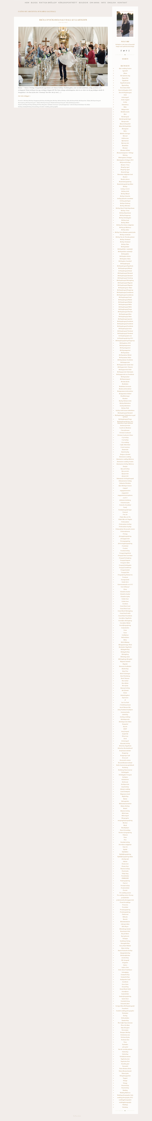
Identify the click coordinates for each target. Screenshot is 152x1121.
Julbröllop (125, 714)
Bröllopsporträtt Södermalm (125, 372)
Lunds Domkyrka (125, 791)
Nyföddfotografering (125, 854)
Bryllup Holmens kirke (125, 401)
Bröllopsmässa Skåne (125, 357)
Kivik (125, 738)
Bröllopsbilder (74, 100)
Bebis (125, 131)
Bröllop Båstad (125, 193)
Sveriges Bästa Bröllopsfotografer (125, 1006)
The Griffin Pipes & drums (125, 1023)
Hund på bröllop (125, 688)
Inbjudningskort (125, 695)
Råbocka (125, 917)
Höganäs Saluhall (47, 104)
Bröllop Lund (125, 220)
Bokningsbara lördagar (125, 157)
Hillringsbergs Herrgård (125, 659)
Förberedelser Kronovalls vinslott (125, 529)
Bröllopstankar (125, 377)
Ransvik (83, 104)
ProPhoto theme (77, 1116)
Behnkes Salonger (125, 133)
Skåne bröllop (125, 948)
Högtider (125, 664)
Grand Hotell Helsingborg (125, 611)
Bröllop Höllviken (125, 205)
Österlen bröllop (125, 868)
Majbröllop (125, 796)
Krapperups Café (67, 104)
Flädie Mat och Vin (125, 517)
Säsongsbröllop (125, 943)
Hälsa (125, 640)
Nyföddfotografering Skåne (125, 856)
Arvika (125, 102)
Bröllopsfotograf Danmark (125, 273)
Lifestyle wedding (125, 789)
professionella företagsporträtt (125, 900)
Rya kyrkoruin (125, 936)
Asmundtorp (125, 104)
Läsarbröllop (125, 787)
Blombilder (125, 145)
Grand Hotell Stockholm (125, 616)
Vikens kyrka (125, 1073)
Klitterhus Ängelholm (125, 746)
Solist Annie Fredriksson (125, 970)
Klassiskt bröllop (125, 743)
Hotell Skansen (125, 678)
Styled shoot (125, 998)
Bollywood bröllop (125, 162)
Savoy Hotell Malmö (125, 945)
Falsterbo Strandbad (125, 505)
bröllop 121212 (125, 189)
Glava (125, 589)
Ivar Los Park (125, 702)
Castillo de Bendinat (125, 428)
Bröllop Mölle (57, 100)
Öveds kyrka (125, 871)
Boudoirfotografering (125, 181)
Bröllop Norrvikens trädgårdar (125, 225)
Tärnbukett (125, 1013)
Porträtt (125, 890)
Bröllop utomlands (125, 234)
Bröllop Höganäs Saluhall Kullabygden (63, 20)
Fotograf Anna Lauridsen (125, 555)
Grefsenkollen (125, 628)
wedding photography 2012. (125, 1097)
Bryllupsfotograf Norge (125, 419)
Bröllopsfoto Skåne (84, 100)
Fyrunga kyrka (125, 579)
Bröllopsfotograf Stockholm (125, 321)
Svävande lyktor (125, 1003)
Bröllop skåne (66, 100)
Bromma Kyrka (125, 381)
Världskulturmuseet (125, 1056)
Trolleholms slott (125, 1035)
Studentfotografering (125, 996)
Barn (125, 114)
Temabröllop (125, 1020)
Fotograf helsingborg (125, 558)
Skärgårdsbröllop (125, 953)
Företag (125, 534)
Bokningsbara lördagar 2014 (125, 160)
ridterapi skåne (125, 924)
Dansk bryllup (125, 452)
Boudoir (83, 2)
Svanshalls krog (125, 1001)
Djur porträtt (125, 471)
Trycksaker (125, 1044)
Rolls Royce (125, 926)
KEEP (125, 729)
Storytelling (35, 106)
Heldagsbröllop (27, 104)
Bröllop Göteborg (125, 203)
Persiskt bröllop (125, 885)
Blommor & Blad (125, 150)
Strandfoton (125, 991)
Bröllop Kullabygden (46, 100)
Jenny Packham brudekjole (125, 709)
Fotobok (125, 548)
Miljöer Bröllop (125, 806)
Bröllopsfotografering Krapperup (125, 340)
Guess (125, 632)
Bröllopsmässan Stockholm (125, 360)
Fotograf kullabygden (125, 565)
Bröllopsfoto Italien (125, 256)
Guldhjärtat (125, 635)
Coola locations (125, 447)
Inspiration (125, 697)
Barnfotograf (125, 116)
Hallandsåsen (125, 637)
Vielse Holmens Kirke (125, 1068)
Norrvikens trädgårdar (125, 844)
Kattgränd (125, 724)
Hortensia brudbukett (125, 666)
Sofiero (125, 965)
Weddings (125, 1104)
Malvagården (125, 801)
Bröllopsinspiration (125, 345)
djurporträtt (125, 476)
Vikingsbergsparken (125, 1076)
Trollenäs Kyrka (125, 1037)
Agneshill (125, 71)
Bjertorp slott (125, 143)
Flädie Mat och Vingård (125, 519)
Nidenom (125, 835)
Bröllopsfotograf (125, 263)
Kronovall (125, 758)
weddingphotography (125, 1102)
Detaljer (125, 466)
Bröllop (26, 100)
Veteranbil (125, 1066)
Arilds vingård (125, 100)
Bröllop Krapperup (34, 100)
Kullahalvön (125, 779)
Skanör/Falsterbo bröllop (125, 950)
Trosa (125, 1042)
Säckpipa (125, 938)
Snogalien (125, 962)
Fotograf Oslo (125, 572)
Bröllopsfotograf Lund (125, 297)
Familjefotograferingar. (125, 510)
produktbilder (125, 897)
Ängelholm (125, 80)
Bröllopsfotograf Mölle (125, 304)
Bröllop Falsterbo (125, 196)
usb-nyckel (125, 1047)
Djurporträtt (125, 473)
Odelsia (125, 861)
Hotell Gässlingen (125, 673)
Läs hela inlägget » (24, 96)
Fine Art (125, 514)
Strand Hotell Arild (125, 989)
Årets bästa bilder (125, 87)
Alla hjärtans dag (125, 75)
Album (125, 73)
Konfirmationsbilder (125, 750)
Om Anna (94, 2)
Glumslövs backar (125, 591)
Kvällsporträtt (77, 104)
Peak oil (125, 883)
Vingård (125, 1078)
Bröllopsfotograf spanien (125, 319)
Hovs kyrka (125, 685)
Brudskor (125, 398)
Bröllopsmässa (125, 352)
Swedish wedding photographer (48, 106)
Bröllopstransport (125, 379)
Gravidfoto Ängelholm (125, 618)
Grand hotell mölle (125, 613)
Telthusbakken (125, 1018)
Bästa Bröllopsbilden (125, 126)
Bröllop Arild (125, 191)
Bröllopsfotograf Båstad (125, 268)
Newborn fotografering (125, 832)
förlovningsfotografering (125, 543)
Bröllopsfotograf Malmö (48, 102)
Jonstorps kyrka (57, 104)
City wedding (125, 442)
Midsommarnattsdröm (125, 803)
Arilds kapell (125, 97)
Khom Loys (125, 736)
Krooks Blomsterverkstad (125, 762)
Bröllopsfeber (125, 254)
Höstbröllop (125, 668)
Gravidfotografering (125, 625)
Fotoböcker (125, 546)
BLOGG (34, 2)
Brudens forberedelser (125, 389)
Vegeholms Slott (125, 1061)
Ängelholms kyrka (125, 83)
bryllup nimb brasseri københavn (125, 410)
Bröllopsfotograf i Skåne (33, 102)
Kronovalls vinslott (125, 760)
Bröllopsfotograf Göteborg (125, 278)
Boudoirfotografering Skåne (125, 184)
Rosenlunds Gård (125, 931)
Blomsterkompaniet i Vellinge (125, 153)
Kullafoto (125, 777)
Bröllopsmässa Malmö (125, 355)
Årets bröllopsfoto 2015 (125, 90)
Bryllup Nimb (125, 408)
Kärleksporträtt (125, 719)
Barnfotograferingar (125, 119)
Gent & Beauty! (125, 587)
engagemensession (125, 490)
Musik (125, 825)
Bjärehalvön (125, 140)
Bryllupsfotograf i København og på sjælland (125, 415)
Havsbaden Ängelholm (125, 647)
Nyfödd (125, 849)
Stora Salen (125, 984)
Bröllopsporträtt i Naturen (125, 367)
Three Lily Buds (125, 1025)
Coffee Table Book (125, 444)
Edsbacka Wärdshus (125, 483)
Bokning (125, 155)
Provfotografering (125, 909)
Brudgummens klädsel (125, 393)
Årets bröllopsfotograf (125, 92)
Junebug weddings (125, 717)
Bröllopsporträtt (125, 362)
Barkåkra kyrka (125, 112)
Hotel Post (125, 671)
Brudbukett (125, 384)
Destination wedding (125, 457)
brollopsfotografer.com (125, 336)
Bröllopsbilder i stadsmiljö (125, 249)
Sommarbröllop (27, 106)
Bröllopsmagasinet (125, 348)
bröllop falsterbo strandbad (125, 198)
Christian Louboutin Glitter (125, 435)
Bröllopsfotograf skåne (62, 102)
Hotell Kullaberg (125, 676)
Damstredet (125, 449)
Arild (125, 95)
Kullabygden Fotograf (125, 775)
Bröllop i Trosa (125, 210)
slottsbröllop (125, 958)
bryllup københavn (125, 405)
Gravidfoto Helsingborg (125, 620)
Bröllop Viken (125, 244)
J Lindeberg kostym (125, 705)
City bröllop (125, 437)
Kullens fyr (125, 782)
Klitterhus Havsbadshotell (125, 748)
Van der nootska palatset (125, 1049)
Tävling (125, 1015)
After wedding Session (125, 68)
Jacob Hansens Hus (125, 707)
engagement (125, 493)
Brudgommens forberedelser (125, 391)
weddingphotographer (125, 1100)
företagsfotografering (125, 536)
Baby (125, 107)
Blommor (125, 148)
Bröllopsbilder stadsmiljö (125, 251)
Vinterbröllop (125, 1085)
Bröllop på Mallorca (125, 227)
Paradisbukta (125, 876)
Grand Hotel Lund (125, 606)
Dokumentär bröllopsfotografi (125, 478)
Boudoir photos (125, 179)
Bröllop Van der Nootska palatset (125, 237)
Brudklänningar (125, 396)
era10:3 (125, 498)
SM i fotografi (125, 960)
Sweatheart (125, 1008)
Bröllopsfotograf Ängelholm (125, 266)
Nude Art (125, 847)
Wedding (125, 1090)
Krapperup (125, 753)
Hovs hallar (125, 680)
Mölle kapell (125, 815)
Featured (125, 512)
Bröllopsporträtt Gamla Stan (125, 364)
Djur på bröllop (125, 469)
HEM (27, 2)
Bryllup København (125, 403)
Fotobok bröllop (125, 550)
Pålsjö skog (125, 873)
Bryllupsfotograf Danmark (125, 413)
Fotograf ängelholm (125, 553)
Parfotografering (125, 880)
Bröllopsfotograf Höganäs (125, 283)
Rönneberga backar (125, 929)
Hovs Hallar (125, 683)
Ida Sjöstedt (125, 690)
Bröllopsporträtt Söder (125, 369)
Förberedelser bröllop (125, 524)
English (112, 2)
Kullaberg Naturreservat (125, 770)
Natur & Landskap (125, 830)
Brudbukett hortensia (125, 386)
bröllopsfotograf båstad (125, 271)
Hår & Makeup (125, 642)
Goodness (125, 603)
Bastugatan (125, 128)
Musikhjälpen (125, 827)
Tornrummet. (125, 1030)
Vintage (125, 1080)
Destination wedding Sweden (125, 461)
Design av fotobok (125, 454)
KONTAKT (122, 2)
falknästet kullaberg (125, 500)
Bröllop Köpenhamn (125, 213)
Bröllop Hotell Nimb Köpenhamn (125, 208)
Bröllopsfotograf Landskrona (125, 292)
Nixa (125, 839)
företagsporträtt (125, 538)
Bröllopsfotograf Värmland (125, 331)
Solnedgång (125, 972)
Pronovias (125, 905)
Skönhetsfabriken (125, 955)
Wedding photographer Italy (125, 1095)
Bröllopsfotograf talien (125, 328)
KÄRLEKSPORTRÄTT (67, 2)
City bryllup (125, 440)
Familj (125, 507)
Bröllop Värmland (125, 239)
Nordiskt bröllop (125, 842)
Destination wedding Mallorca (125, 459)
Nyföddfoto (125, 852)
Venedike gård (125, 1064)
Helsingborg (125, 654)
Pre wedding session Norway (125, 895)
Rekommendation (125, 921)
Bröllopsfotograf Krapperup (125, 290)
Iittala (125, 693)
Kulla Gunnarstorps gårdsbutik (125, 765)
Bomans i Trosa (125, 165)
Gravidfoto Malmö (125, 623)
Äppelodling (125, 85)
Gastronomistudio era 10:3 (125, 584)
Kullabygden (125, 772)
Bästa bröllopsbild (125, 124)
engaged (125, 488)
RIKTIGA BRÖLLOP (48, 2)
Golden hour (125, 599)
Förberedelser (125, 522)
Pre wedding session (125, 893)
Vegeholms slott (125, 1059)
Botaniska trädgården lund (125, 174)
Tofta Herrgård (125, 1027)
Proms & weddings (125, 902)
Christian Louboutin (125, 432)
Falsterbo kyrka (125, 502)
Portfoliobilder (125, 888)
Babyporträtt (125, 109)
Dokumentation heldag (125, 481)
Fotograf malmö (125, 570)
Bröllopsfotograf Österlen (125, 311)
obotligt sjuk (125, 859)
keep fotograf (125, 731)
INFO (103, 2)
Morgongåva (125, 818)
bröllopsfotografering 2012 (125, 338)
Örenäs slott (125, 864)
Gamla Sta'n (125, 582)
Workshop (125, 1107)
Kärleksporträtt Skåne (125, 721)
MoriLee (125, 823)
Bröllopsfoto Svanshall (125, 261)
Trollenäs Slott (125, 1039)
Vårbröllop (125, 1052)
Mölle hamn (125, 813)
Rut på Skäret (125, 933)
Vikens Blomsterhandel (125, 1071)
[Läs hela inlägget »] (63, 56)
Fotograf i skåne (125, 562)
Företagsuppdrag (125, 541)
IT (125, 700)
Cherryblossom (125, 430)
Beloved (125, 136)
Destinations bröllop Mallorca (125, 464)
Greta (125, 630)
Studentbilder (125, 994)
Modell (125, 808)
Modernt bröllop (125, 811)
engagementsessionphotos (125, 495)
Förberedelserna (125, 531)
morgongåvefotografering (125, 820)
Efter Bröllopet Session (125, 485)
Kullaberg (125, 767)
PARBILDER (125, 878)
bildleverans (125, 138)
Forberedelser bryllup (125, 526)
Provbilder (125, 907)
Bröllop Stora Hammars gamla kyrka (125, 232)
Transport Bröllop (125, 1032)
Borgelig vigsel (125, 167)
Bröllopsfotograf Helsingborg (125, 280)
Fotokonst (125, 577)
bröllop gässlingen (125, 201)
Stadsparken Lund (125, 979)
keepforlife (125, 734)
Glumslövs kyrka (125, 596)
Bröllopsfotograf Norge (125, 309)
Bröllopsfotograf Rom (125, 314)
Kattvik (125, 726)
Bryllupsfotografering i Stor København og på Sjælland (125, 422)
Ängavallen (125, 78)
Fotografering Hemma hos (125, 575)
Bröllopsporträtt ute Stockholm (125, 374)
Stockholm (125, 982)
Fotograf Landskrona (125, 567)
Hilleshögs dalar (125, 657)
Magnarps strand (125, 794)
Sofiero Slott (125, 967)
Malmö (125, 799)
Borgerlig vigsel (125, 169)
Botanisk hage (125, 172)
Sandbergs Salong (125, 941)
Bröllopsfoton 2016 (125, 343)
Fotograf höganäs (125, 560)
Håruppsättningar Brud (125, 644)
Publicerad (125, 914)
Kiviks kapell (125, 741)
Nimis (125, 837)
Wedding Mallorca (125, 1092)
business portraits (125, 425)
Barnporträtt (125, 121)
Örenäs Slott (125, 866)
